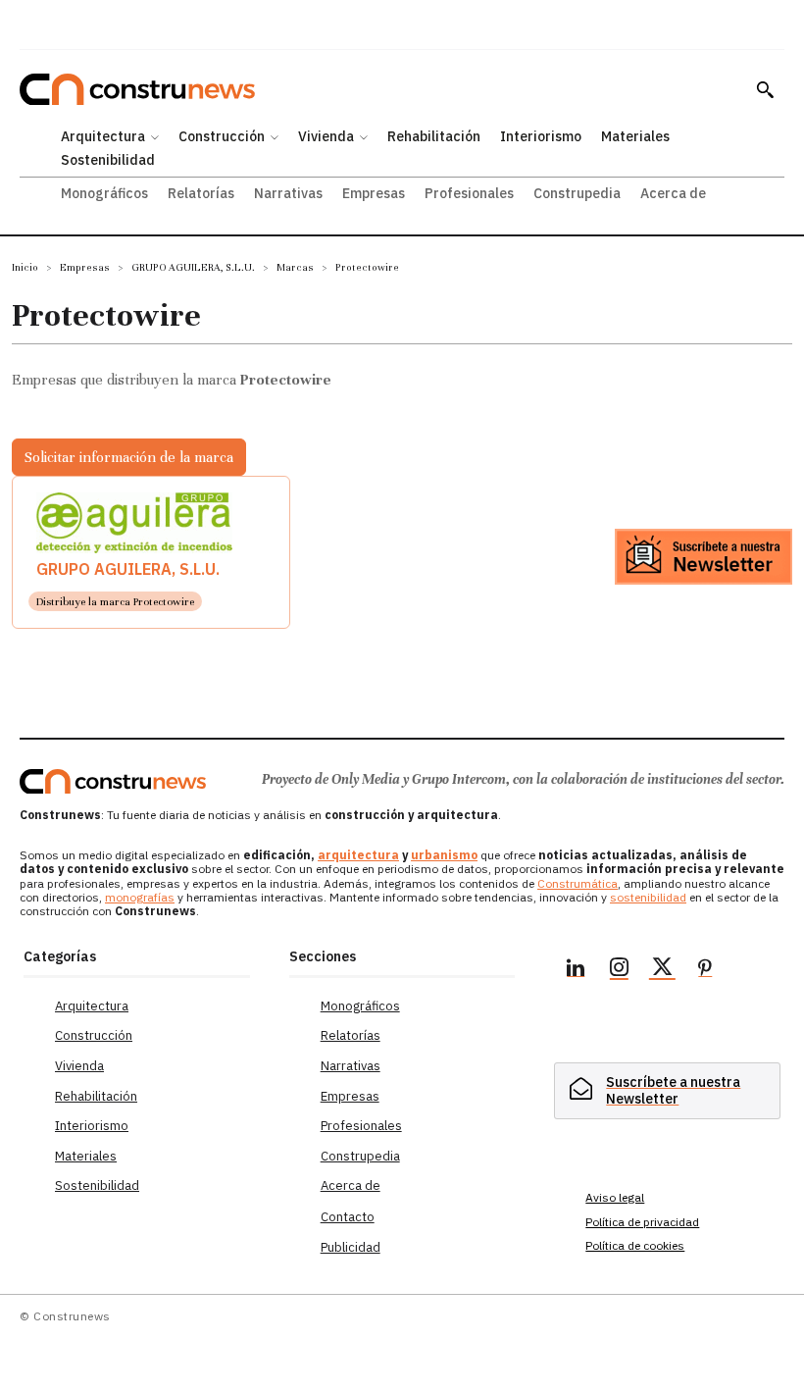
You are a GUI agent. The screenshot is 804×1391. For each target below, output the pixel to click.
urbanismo (444, 855)
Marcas (295, 267)
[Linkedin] (575, 970)
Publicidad (350, 1247)
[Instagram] (618, 970)
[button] (764, 89)
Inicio (25, 267)
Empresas (85, 267)
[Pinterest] (705, 970)
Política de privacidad (642, 1221)
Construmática (577, 883)
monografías (140, 897)
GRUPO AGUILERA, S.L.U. (193, 267)
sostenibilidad (648, 897)
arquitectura (358, 855)
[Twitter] (661, 970)
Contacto (348, 1217)
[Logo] (113, 782)
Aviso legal (614, 1197)
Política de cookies (634, 1245)
